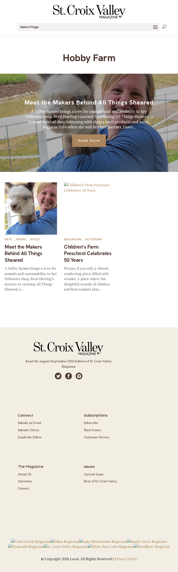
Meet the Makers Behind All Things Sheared (89, 102)
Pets (8, 239)
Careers (23, 488)
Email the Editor (30, 437)
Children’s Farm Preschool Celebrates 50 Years (87, 253)
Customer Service (96, 437)
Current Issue (94, 474)
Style (34, 239)
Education (72, 239)
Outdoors (94, 239)
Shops (21, 239)
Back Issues (92, 430)
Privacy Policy (126, 558)
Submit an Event (29, 422)
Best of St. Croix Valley (100, 481)
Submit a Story (28, 430)
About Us (25, 474)
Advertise (25, 481)
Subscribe (91, 422)
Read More (89, 140)
